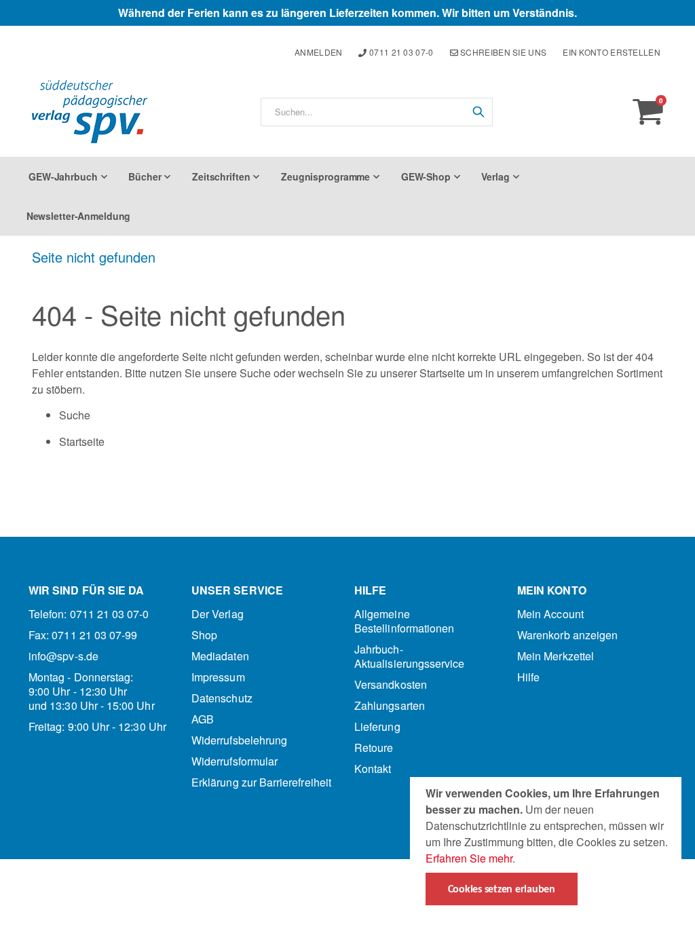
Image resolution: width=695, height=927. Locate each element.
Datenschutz (221, 698)
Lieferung (377, 726)
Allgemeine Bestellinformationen (404, 621)
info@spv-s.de (63, 656)
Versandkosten (390, 684)
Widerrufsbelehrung (239, 740)
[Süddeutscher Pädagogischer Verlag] (89, 111)
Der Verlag (217, 614)
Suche (255, 373)
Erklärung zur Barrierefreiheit (261, 782)
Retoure (373, 747)
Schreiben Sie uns (502, 52)
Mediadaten (220, 656)
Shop (204, 635)
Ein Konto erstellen (611, 52)
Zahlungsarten (389, 705)
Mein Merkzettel (555, 656)
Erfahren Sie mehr (469, 858)
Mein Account (550, 614)
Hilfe (528, 677)
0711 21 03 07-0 (400, 52)
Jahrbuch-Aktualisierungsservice (409, 656)
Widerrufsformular (234, 761)
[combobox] (377, 112)
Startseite (442, 373)
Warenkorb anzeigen (567, 635)
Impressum (218, 677)
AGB (202, 719)
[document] (548, 845)
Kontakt (372, 768)
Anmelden (318, 52)
